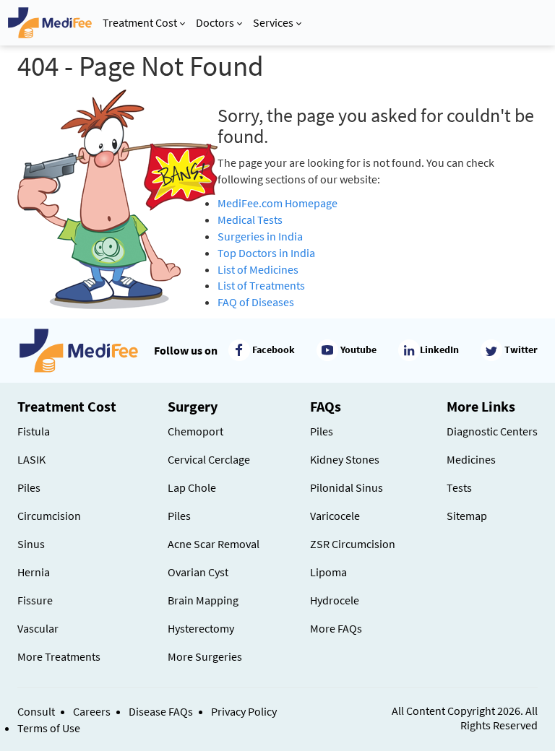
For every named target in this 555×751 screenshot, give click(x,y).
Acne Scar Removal (213, 544)
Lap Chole (192, 487)
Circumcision (49, 515)
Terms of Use (48, 728)
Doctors (215, 22)
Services (273, 22)
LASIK (31, 459)
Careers (92, 711)
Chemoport (195, 431)
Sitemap (467, 515)
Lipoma (328, 572)
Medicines (471, 459)
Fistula (33, 431)
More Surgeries (205, 656)
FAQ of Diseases (256, 302)
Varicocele (335, 515)
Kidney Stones (344, 459)
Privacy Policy (244, 711)
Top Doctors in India (266, 253)
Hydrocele (334, 600)
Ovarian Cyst (198, 572)
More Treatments (58, 656)
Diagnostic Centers (492, 431)
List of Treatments (261, 285)
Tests (459, 487)
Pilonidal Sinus (346, 487)
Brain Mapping (203, 600)
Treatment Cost (140, 22)
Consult (36, 711)
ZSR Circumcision (352, 544)
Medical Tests (250, 219)
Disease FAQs (161, 711)
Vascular (38, 628)
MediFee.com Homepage (277, 203)
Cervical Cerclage (209, 459)
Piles (28, 487)
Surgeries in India (260, 236)
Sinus (31, 544)
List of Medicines (258, 269)
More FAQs (336, 628)
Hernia (33, 572)
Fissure (35, 600)
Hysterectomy (201, 628)
